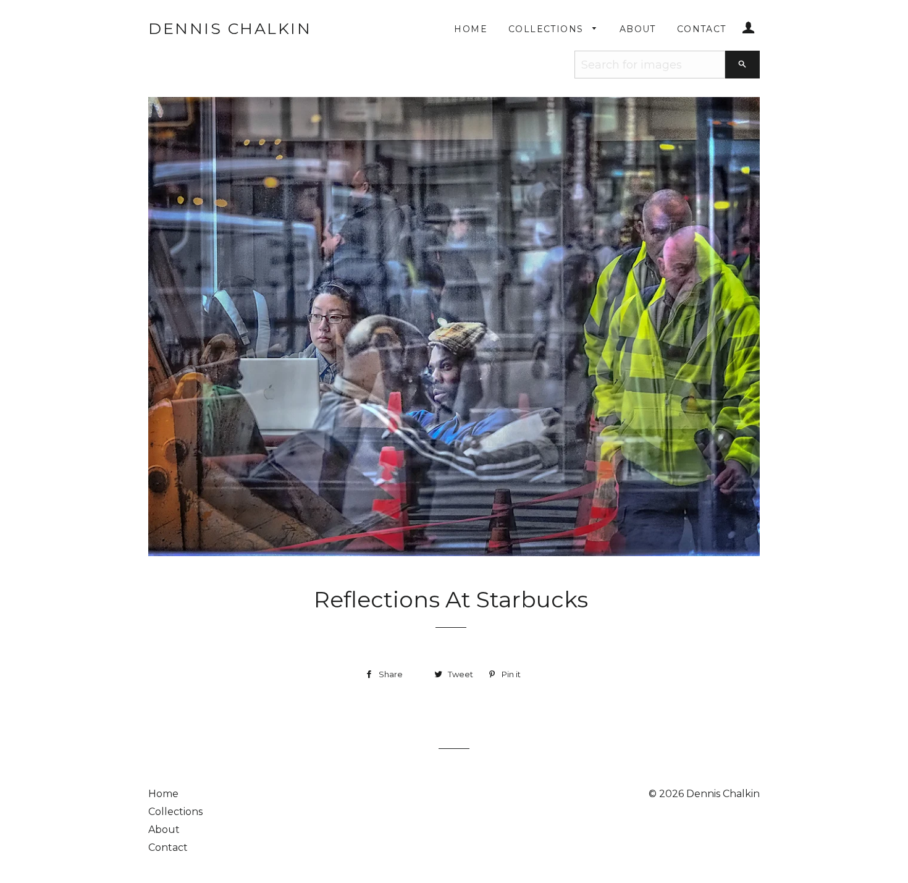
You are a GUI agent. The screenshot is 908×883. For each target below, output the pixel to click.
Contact (701, 29)
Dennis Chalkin (229, 28)
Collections (547, 29)
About (638, 29)
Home (470, 29)
